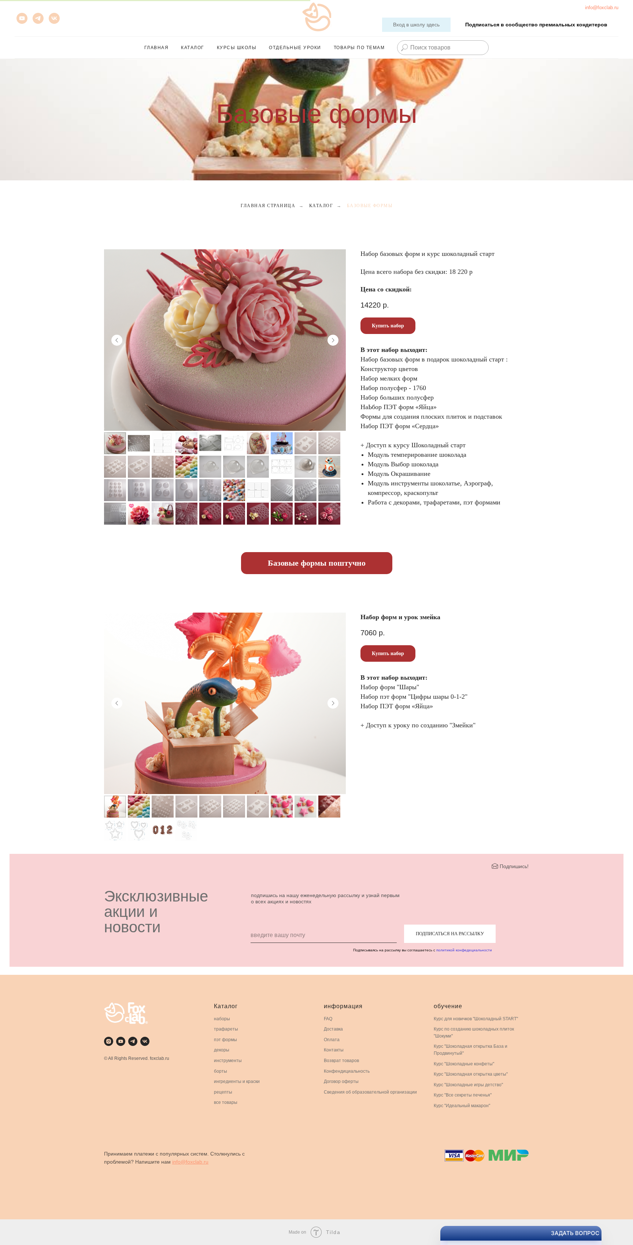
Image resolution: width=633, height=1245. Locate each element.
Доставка (333, 1029)
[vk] (54, 18)
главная (156, 47)
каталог (192, 47)
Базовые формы (370, 205)
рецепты (223, 1092)
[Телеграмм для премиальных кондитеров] (38, 18)
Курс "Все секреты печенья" (463, 1095)
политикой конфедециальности (464, 950)
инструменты (228, 1060)
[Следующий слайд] (332, 340)
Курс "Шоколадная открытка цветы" (471, 1074)
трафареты (226, 1029)
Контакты (334, 1050)
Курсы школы (237, 47)
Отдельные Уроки (295, 47)
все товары (225, 1102)
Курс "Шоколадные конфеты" (464, 1063)
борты (220, 1071)
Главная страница (268, 205)
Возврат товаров (341, 1060)
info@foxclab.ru (601, 7)
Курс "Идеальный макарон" (462, 1105)
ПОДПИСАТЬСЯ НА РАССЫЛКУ (450, 933)
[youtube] (21, 18)
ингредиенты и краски (237, 1081)
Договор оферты (341, 1081)
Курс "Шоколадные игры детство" (468, 1084)
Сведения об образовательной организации (370, 1092)
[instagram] (108, 1041)
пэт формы (225, 1039)
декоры (221, 1050)
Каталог (321, 205)
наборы (222, 1018)
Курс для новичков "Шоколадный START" (476, 1018)
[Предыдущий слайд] (116, 340)
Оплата (332, 1039)
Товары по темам (359, 47)
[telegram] (132, 1041)
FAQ (328, 1018)
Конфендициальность (347, 1071)
